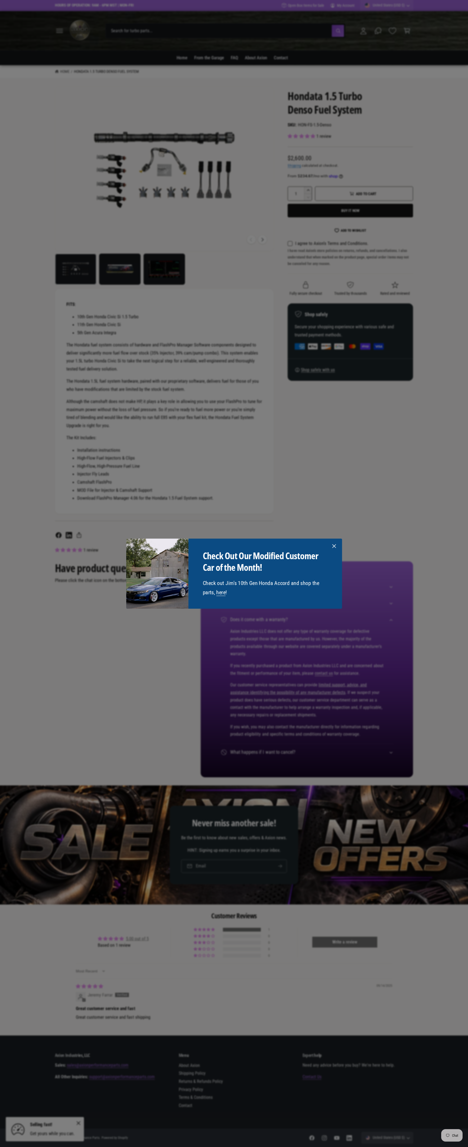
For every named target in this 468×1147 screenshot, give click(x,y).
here (220, 592)
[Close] (334, 546)
